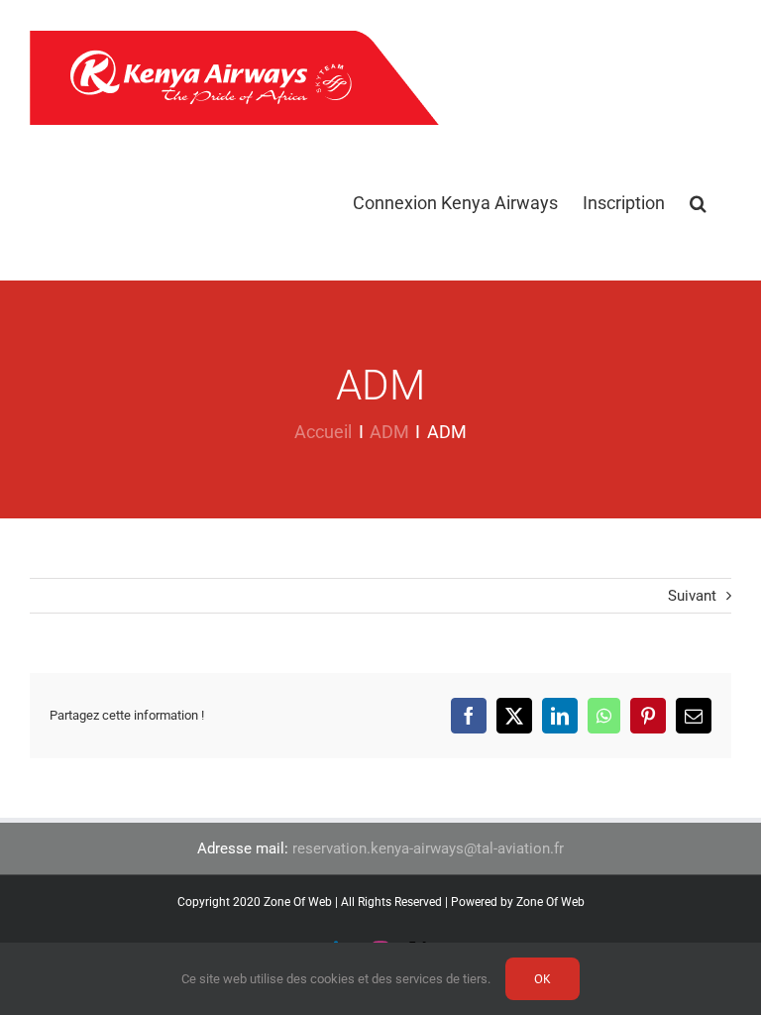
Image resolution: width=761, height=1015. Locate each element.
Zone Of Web (550, 902)
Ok (542, 978)
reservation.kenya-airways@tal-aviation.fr (428, 848)
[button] (698, 203)
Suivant (692, 596)
